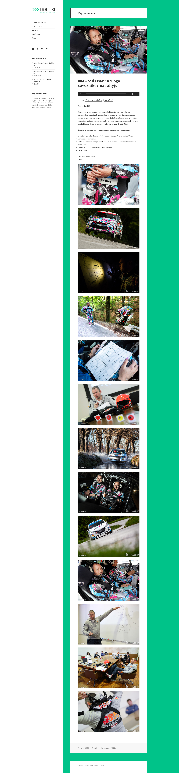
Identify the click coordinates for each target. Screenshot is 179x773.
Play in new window (93, 100)
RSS (88, 106)
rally (101, 748)
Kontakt (34, 38)
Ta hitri (94, 748)
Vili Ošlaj (114, 748)
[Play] (80, 94)
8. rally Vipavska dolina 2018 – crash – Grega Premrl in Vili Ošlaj (105, 136)
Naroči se (35, 30)
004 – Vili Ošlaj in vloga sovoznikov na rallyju (99, 83)
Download (108, 100)
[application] (108, 94)
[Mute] (132, 94)
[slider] (136, 93)
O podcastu (36, 34)
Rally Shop (82, 151)
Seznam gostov (37, 26)
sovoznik (107, 748)
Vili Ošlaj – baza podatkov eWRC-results (95, 148)
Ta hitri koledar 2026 (39, 23)
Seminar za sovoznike (87, 139)
